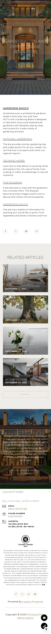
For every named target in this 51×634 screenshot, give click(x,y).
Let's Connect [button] (25, 474)
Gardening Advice (15, 204)
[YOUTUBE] (35, 594)
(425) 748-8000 (15, 516)
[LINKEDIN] (28, 594)
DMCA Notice (25, 618)
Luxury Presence (33, 601)
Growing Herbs (14, 160)
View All (25, 394)
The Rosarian (12, 182)
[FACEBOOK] (16, 594)
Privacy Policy (37, 614)
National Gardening (17, 138)
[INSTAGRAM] (22, 594)
